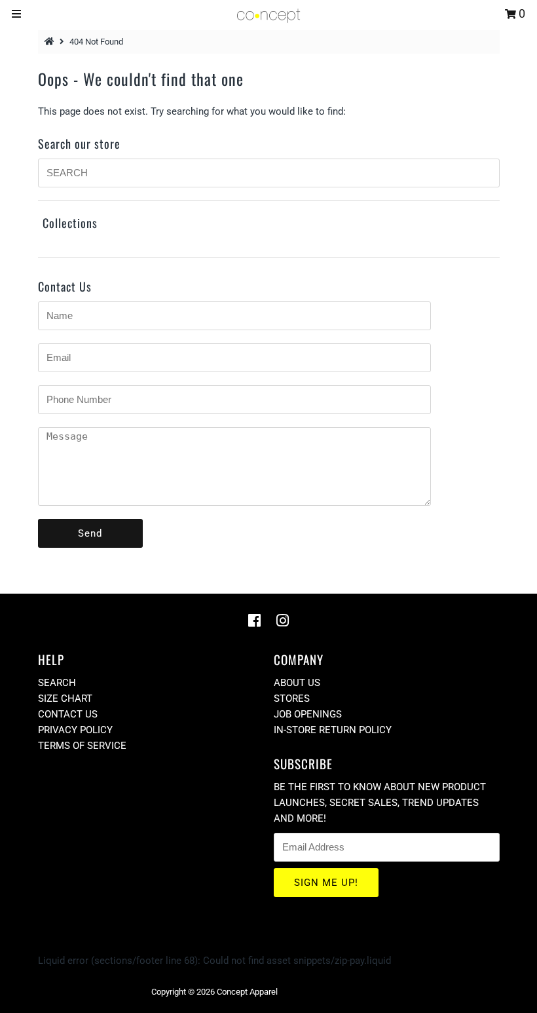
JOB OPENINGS (308, 714)
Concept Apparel (247, 992)
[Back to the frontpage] (51, 42)
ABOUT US (297, 683)
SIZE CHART (65, 698)
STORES (292, 698)
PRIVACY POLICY (75, 730)
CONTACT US (68, 714)
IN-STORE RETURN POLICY (333, 730)
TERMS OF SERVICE (82, 746)
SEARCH (57, 683)
